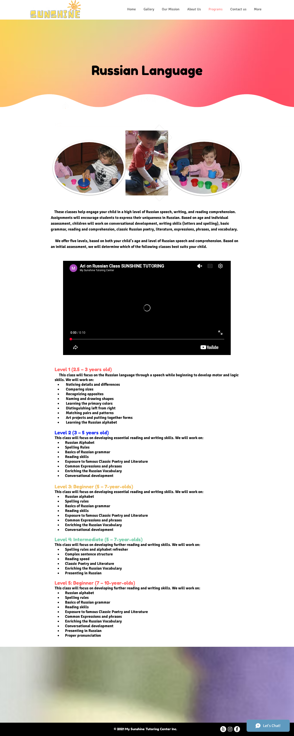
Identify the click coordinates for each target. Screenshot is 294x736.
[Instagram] (230, 729)
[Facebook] (237, 729)
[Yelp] (223, 729)
